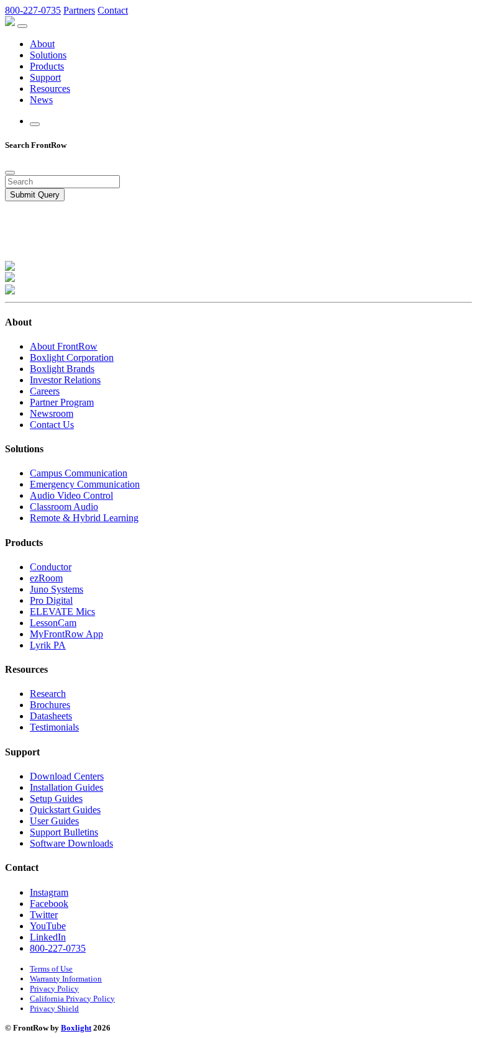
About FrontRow (64, 346)
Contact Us (52, 424)
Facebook (49, 903)
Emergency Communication (85, 484)
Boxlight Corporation (72, 357)
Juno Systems (56, 589)
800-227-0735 (33, 10)
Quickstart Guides (65, 809)
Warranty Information (66, 978)
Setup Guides (56, 798)
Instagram (49, 892)
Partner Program (62, 402)
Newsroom (51, 413)
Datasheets (51, 716)
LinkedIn (48, 937)
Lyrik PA (48, 645)
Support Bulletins (64, 832)
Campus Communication (78, 473)
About (42, 44)
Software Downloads (71, 843)
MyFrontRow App (66, 634)
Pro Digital (51, 600)
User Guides (54, 821)
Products (47, 66)
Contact (113, 10)
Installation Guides (66, 787)
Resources (50, 88)
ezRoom (46, 578)
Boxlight (76, 1027)
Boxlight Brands (62, 368)
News (41, 99)
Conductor (50, 567)
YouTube (48, 926)
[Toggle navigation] (22, 26)
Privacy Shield (54, 1008)
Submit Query (35, 194)
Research (48, 693)
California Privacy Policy (72, 998)
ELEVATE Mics (62, 611)
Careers (45, 391)
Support (45, 77)
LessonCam (53, 622)
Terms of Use (51, 968)
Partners (79, 10)
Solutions (48, 55)
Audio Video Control (71, 495)
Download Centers (67, 776)
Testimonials (54, 727)
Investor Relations (65, 380)
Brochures (50, 704)
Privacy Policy (54, 988)
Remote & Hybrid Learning (84, 517)
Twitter (44, 914)
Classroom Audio (64, 506)
